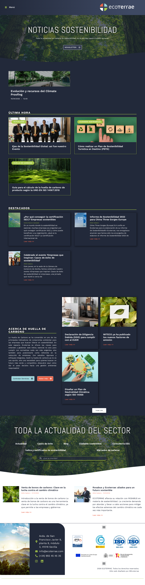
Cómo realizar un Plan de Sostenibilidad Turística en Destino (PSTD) (100, 147)
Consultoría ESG (121, 443)
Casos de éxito (45, 443)
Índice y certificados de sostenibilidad (45, 450)
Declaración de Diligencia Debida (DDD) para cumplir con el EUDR (80, 337)
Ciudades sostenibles (90, 443)
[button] (99, 410)
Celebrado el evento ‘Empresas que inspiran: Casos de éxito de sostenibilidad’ (43, 258)
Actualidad (21, 443)
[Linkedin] (42, 561)
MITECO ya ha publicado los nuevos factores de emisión (116, 337)
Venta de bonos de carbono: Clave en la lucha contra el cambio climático (43, 489)
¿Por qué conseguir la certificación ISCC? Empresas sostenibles (43, 218)
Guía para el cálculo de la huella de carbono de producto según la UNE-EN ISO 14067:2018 (38, 189)
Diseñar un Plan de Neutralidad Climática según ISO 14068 (77, 392)
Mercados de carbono (108, 450)
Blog (66, 443)
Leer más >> (29, 241)
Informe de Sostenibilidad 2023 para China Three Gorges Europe (108, 218)
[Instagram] (36, 561)
